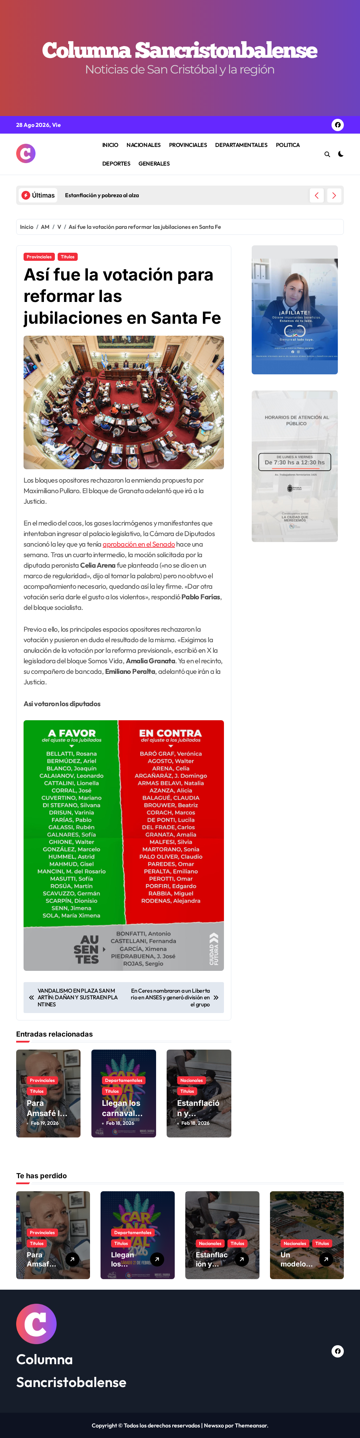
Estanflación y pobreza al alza (198, 1118)
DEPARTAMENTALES (241, 144)
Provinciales (39, 256)
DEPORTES (116, 163)
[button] (334, 195)
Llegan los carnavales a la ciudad (123, 1113)
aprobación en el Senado (139, 544)
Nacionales (191, 1080)
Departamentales (123, 1080)
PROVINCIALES (188, 144)
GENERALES (154, 163)
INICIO (110, 144)
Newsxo (214, 1425)
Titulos (68, 256)
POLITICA (288, 144)
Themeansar (251, 1425)
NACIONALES (143, 144)
